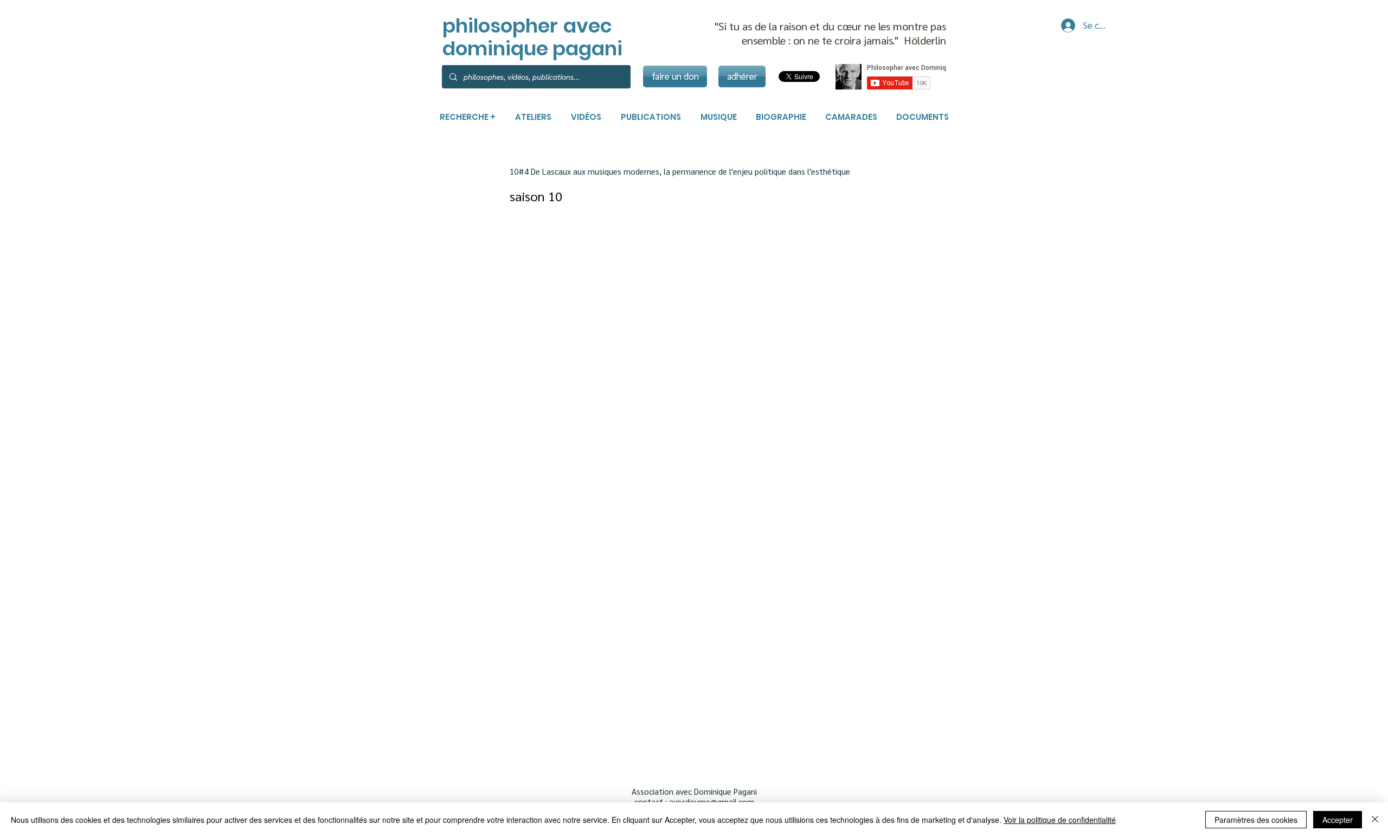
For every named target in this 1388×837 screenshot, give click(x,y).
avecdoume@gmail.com (711, 801)
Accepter (1337, 819)
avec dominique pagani (532, 37)
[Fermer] (1374, 819)
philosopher (500, 26)
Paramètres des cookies (1255, 819)
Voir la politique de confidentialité (1060, 819)
